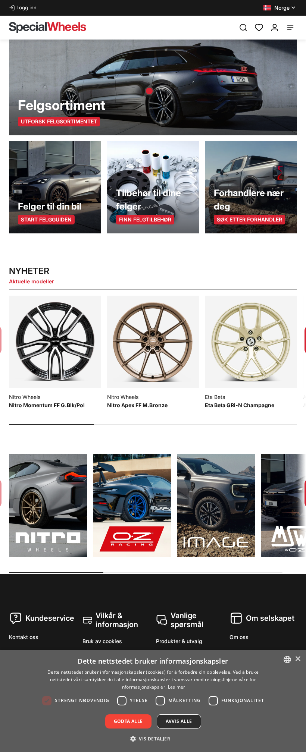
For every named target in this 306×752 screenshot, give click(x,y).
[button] (280, 8)
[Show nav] (290, 27)
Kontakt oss (23, 637)
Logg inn (26, 7)
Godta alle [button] (128, 721)
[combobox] (287, 659)
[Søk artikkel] (243, 27)
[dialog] (153, 701)
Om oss (239, 637)
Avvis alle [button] (179, 721)
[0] (259, 27)
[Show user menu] (274, 27)
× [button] (297, 659)
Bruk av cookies (102, 641)
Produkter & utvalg (179, 641)
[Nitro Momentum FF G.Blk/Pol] (149, 91)
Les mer (176, 687)
